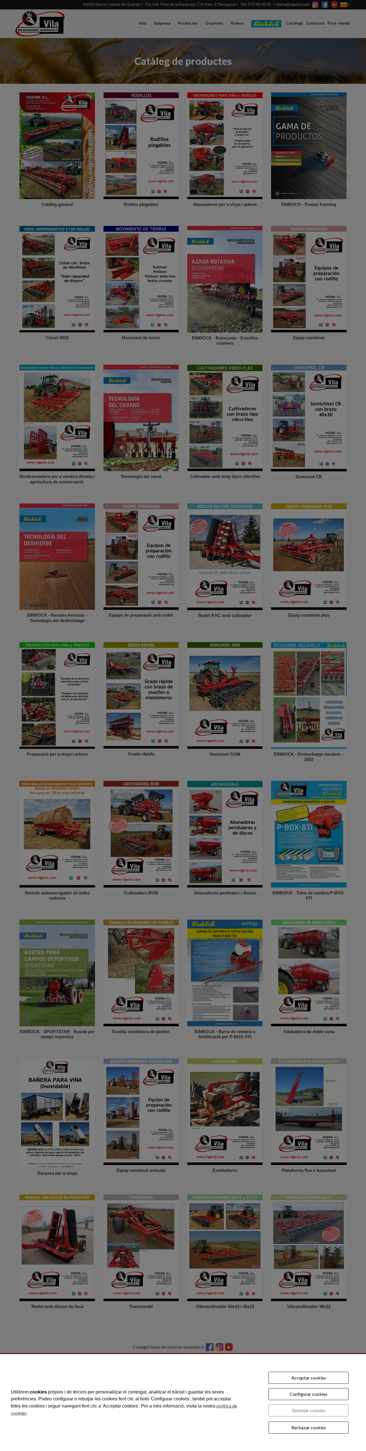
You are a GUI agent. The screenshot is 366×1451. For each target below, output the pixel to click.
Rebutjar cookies (308, 1410)
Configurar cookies (308, 1394)
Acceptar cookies (308, 1377)
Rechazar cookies (308, 1427)
